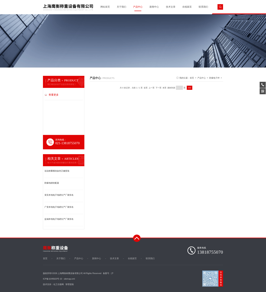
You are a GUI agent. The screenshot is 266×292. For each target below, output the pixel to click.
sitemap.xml (69, 279)
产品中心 (138, 7)
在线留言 (187, 7)
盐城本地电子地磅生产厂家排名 (59, 219)
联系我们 (203, 7)
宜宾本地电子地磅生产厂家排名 (59, 195)
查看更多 (54, 94)
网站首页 (105, 7)
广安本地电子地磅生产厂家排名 (59, 207)
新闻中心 (154, 7)
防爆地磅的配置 (51, 183)
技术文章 (170, 7)
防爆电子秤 (214, 78)
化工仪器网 (58, 284)
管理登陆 (69, 284)
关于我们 (121, 7)
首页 (192, 78)
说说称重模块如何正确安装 (56, 171)
